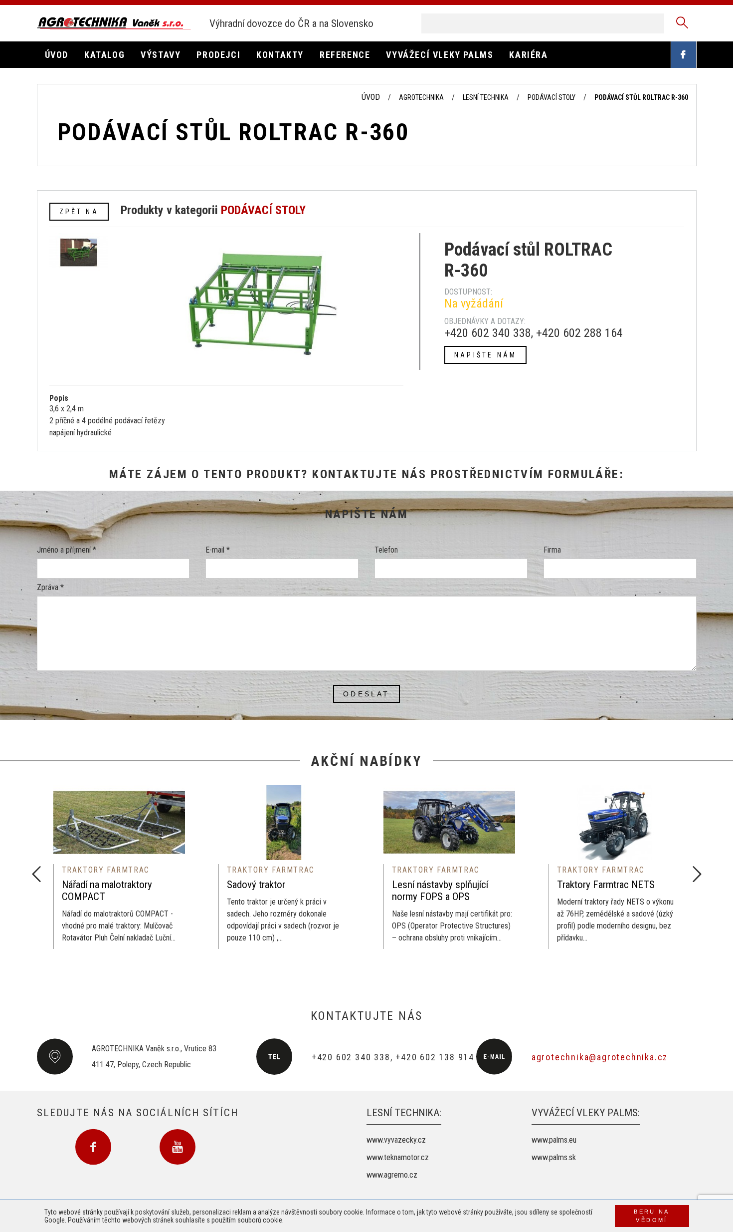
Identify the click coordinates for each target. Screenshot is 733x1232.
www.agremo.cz (391, 1175)
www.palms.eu (554, 1140)
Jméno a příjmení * (66, 550)
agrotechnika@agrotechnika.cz (600, 1057)
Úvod (371, 97)
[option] (119, 867)
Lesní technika (486, 97)
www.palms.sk (554, 1157)
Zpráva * (50, 587)
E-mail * (217, 550)
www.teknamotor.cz (397, 1157)
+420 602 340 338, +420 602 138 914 (393, 1057)
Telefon (386, 550)
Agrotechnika (421, 97)
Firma (552, 550)
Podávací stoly (551, 97)
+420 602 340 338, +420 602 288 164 (533, 333)
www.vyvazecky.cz (396, 1140)
